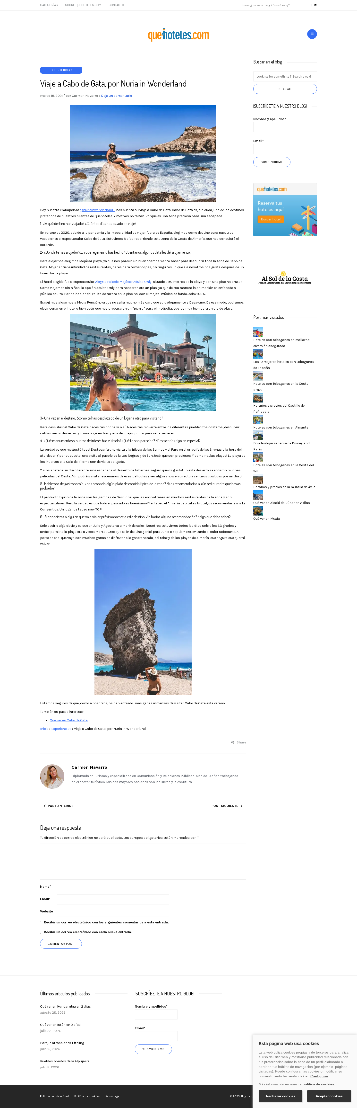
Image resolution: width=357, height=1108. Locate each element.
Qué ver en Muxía (266, 519)
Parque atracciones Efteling (62, 1043)
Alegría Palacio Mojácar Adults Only (123, 282)
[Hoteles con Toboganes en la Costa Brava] (258, 375)
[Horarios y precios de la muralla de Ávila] (258, 479)
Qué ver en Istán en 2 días (60, 1025)
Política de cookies (87, 1096)
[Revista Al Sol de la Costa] (285, 278)
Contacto (116, 5)
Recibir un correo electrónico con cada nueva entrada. (88, 932)
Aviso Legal (112, 1096)
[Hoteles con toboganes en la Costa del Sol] (258, 457)
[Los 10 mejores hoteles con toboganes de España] (258, 353)
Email (45, 899)
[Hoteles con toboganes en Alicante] (258, 419)
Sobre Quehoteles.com (83, 5)
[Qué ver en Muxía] (258, 510)
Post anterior (61, 806)
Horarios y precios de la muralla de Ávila (284, 487)
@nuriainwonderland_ (97, 210)
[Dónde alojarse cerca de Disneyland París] (258, 435)
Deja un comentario (116, 96)
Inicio (44, 729)
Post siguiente (225, 806)
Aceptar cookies (329, 1096)
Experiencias (61, 70)
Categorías (49, 5)
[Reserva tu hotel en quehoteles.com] (285, 209)
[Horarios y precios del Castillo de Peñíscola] (258, 397)
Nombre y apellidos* (269, 119)
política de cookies (318, 1084)
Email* (258, 141)
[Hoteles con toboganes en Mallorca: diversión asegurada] (258, 332)
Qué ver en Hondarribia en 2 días (65, 1006)
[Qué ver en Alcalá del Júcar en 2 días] (258, 494)
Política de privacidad (54, 1096)
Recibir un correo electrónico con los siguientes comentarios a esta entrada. (106, 922)
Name (45, 887)
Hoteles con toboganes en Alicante (280, 427)
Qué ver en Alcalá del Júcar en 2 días (281, 503)
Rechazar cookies (280, 1096)
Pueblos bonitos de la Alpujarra (65, 1061)
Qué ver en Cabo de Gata (69, 720)
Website (46, 911)
